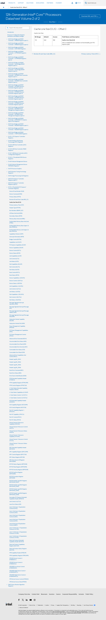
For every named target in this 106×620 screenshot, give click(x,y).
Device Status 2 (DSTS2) (15, 283)
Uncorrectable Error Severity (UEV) (18, 347)
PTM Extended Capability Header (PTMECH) (17, 379)
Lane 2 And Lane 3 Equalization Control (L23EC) (17, 511)
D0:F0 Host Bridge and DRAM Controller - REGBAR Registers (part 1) (18, 124)
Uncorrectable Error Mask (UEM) (17, 344)
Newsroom (44, 594)
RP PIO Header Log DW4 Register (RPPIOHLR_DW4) (18, 494)
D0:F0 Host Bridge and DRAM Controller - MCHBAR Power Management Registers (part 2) (16, 114)
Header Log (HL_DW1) (15, 359)
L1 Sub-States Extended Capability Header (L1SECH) (18, 388)
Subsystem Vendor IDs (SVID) (17, 323)
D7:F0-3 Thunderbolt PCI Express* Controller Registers (17, 187)
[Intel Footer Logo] (9, 604)
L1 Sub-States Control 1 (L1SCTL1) (18, 395)
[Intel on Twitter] (23, 600)
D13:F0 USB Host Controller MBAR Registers (17, 149)
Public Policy (89, 594)
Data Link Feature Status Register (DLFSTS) (18, 549)
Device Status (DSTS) (14, 253)
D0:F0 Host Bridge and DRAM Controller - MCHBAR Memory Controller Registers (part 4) (16, 97)
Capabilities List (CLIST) (15, 242)
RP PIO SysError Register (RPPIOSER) (15, 473)
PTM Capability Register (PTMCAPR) (18, 382)
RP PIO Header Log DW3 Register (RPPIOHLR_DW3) (18, 489)
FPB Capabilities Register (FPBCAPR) (18, 555)
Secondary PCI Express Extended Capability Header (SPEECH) (18, 498)
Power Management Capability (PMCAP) (17, 326)
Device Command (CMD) (15, 194)
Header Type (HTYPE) (15, 207)
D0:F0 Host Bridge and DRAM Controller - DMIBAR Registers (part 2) (18, 44)
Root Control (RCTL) (14, 272)
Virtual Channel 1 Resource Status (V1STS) (18, 444)
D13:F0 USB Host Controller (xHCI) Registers (17, 145)
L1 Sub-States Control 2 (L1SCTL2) (18, 398)
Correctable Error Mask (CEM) (17, 352)
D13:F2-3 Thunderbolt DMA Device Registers (17, 158)
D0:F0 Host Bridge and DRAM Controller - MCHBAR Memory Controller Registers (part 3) (16, 92)
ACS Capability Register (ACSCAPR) (18, 404)
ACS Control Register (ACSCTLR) (17, 407)
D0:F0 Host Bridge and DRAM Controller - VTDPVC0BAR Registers (17, 133)
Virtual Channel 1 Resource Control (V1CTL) (18, 440)
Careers (58, 594)
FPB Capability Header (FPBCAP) (17, 553)
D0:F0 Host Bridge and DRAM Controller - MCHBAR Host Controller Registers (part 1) (18, 75)
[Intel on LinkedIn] (27, 600)
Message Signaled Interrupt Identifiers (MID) (16, 303)
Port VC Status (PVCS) (15, 420)
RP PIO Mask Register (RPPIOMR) (18, 467)
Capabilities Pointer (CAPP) (16, 234)
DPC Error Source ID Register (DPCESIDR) (17, 460)
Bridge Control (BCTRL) (15, 239)
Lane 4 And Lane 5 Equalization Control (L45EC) (17, 516)
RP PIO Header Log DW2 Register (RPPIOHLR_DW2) (18, 485)
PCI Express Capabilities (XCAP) (17, 245)
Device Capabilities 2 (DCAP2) (17, 278)
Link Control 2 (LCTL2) (15, 289)
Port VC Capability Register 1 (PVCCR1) (16, 411)
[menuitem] (4, 7)
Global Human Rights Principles (74, 613)
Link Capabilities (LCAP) (15, 256)
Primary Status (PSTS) (15, 196)
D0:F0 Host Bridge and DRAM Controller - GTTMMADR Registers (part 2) (17, 58)
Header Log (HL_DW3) (15, 365)
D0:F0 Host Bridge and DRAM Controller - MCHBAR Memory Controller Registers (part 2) (16, 86)
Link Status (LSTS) (14, 261)
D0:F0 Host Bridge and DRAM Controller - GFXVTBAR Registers (17, 48)
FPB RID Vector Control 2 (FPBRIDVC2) (15, 563)
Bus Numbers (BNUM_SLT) (16, 210)
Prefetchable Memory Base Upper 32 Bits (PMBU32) (19, 226)
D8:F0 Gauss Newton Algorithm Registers (16, 585)
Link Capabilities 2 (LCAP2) (16, 286)
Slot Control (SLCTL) (14, 267)
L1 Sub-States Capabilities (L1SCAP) (18, 392)
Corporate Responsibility (69, 594)
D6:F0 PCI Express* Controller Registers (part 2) (16, 183)
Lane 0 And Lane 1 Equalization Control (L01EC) (17, 507)
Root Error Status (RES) (15, 373)
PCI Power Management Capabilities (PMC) (18, 331)
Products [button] (11, 3)
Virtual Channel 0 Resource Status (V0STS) (18, 431)
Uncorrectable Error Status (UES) (17, 341)
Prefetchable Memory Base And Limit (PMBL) (19, 222)
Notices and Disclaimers (82, 611)
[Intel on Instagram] (34, 600)
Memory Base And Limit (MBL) (17, 218)
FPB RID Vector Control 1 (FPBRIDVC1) (15, 559)
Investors (51, 594)
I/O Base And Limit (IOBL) (15, 213)
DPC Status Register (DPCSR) (17, 457)
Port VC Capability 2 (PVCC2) (16, 414)
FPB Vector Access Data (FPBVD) (17, 582)
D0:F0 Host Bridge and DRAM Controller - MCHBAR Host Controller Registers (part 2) (18, 81)
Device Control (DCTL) (15, 250)
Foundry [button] (59, 3)
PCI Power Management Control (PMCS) (17, 335)
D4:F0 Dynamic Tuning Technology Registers (17, 172)
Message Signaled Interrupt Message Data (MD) (19, 315)
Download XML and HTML (89, 16)
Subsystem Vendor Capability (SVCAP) (17, 320)
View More (52, 22)
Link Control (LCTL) (14, 258)
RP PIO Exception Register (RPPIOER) (16, 477)
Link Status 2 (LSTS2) (14, 291)
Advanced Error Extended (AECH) (17, 338)
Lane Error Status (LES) (15, 504)
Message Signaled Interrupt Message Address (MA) (19, 311)
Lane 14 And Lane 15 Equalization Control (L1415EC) (18, 536)
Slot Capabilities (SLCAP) (15, 264)
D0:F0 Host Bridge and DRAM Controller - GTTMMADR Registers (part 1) (17, 53)
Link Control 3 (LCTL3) (15, 501)
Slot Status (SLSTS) (14, 269)
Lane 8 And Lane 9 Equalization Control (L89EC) (17, 524)
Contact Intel (35, 594)
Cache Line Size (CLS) (15, 202)
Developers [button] (40, 3)
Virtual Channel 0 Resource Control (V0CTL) (18, 427)
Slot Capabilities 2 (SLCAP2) (16, 294)
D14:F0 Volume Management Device (17, 161)
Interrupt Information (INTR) (16, 236)
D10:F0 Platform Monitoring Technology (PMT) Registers (15, 141)
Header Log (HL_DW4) (15, 367)
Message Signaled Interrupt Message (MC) (19, 307)
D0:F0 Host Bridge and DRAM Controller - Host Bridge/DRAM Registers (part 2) (16, 70)
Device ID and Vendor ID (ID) (16, 191)
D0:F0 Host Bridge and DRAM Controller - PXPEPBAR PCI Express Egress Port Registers (17, 120)
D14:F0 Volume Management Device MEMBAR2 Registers (17, 165)
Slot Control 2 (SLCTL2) (15, 297)
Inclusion (81, 594)
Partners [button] (50, 3)
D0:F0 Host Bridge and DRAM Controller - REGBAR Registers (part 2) (18, 128)
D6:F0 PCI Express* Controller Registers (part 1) (16, 179)
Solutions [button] (29, 3)
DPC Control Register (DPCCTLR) (17, 454)
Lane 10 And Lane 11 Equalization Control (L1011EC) (18, 528)
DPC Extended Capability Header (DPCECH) (17, 448)
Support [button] (21, 3)
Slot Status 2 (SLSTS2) (15, 300)
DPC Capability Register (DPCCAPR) (18, 451)
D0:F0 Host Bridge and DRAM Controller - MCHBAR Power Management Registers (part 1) (16, 109)
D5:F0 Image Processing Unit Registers (18, 176)
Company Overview (24, 594)
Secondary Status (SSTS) (15, 216)
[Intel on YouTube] (30, 600)
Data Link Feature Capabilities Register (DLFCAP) (17, 545)
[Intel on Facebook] (19, 600)
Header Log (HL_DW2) (15, 362)
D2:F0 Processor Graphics (15, 168)
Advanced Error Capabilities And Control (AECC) (17, 355)
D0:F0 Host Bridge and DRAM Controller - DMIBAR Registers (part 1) (18, 39)
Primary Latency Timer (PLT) (16, 205)
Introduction (10, 32)
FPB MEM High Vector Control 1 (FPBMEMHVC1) (17, 571)
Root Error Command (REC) (16, 370)
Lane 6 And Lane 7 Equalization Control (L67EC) (17, 520)
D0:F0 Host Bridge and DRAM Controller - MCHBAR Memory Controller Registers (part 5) (16, 103)
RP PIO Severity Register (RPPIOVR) (18, 469)
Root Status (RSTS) (14, 275)
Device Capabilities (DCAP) (16, 247)
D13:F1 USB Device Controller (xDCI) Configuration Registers (17, 153)
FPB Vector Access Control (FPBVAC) (19, 579)
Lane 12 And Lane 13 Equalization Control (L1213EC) (18, 532)
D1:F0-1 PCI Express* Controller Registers (16, 137)
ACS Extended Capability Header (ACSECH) (17, 401)
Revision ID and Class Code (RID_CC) (18, 199)
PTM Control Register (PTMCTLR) (18, 385)
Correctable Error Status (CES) (17, 349)
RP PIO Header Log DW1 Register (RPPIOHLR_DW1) (18, 481)
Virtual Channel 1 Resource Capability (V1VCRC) (16, 435)
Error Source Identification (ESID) (17, 375)
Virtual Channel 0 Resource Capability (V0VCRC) (16, 423)
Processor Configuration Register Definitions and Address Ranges (16, 35)
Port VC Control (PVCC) (15, 417)
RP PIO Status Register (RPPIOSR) (18, 464)
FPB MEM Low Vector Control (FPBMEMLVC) (17, 567)
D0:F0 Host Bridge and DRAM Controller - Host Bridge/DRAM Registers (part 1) (16, 64)
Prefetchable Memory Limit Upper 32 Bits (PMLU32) (19, 230)
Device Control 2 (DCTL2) (15, 280)
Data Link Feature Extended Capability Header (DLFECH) (16, 541)
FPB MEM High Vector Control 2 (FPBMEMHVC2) (17, 575)
